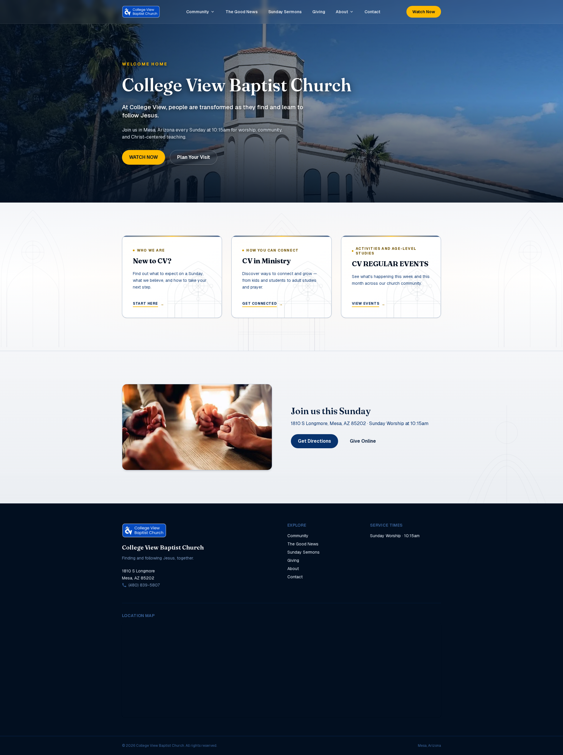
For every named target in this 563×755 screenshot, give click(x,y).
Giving (318, 11)
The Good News (241, 11)
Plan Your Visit (193, 157)
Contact (372, 11)
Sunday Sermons (285, 11)
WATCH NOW (143, 157)
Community (197, 11)
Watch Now (423, 11)
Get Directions (314, 441)
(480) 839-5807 (144, 585)
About (342, 11)
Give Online (363, 441)
